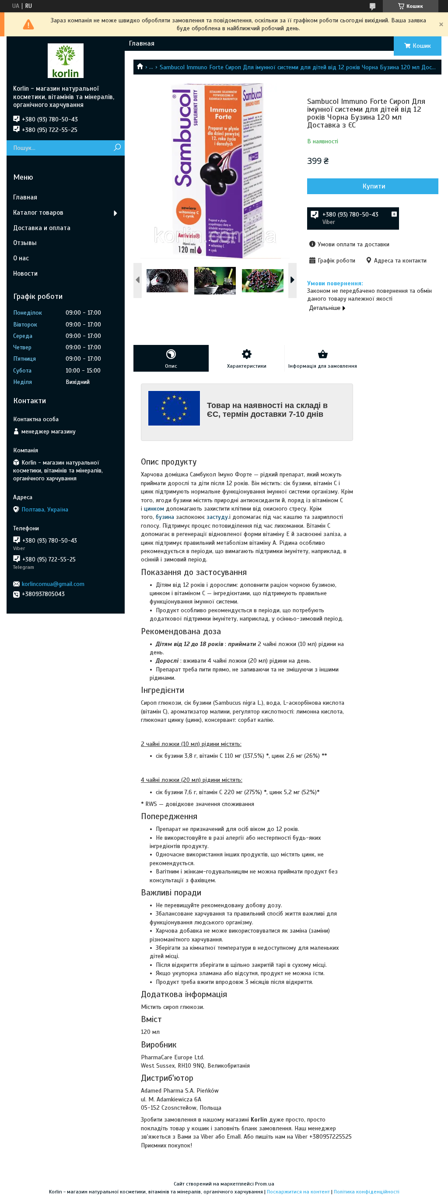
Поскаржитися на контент (298, 1192)
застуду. (217, 517)
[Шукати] (117, 148)
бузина (165, 517)
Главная (141, 43)
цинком (154, 508)
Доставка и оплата (41, 228)
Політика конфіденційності (366, 1192)
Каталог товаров (38, 213)
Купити (374, 186)
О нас (21, 258)
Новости (25, 273)
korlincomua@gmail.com (53, 584)
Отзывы (25, 243)
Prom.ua (264, 1184)
